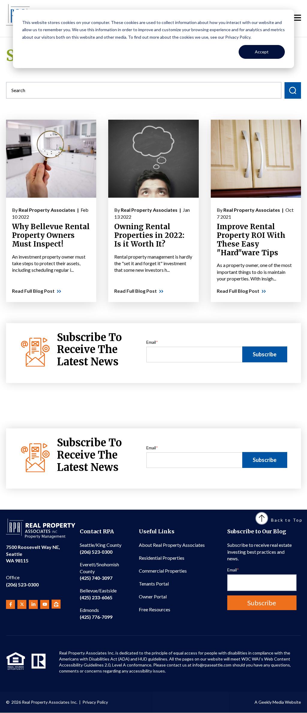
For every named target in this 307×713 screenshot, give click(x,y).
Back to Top (287, 520)
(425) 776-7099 (96, 613)
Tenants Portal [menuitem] (154, 583)
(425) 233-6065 (98, 594)
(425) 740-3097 (99, 571)
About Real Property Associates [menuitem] (172, 545)
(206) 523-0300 (22, 580)
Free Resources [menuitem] (154, 609)
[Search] (293, 90)
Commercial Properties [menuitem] (163, 571)
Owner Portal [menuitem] (153, 596)
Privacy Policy (95, 702)
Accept (262, 51)
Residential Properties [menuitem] (161, 558)
